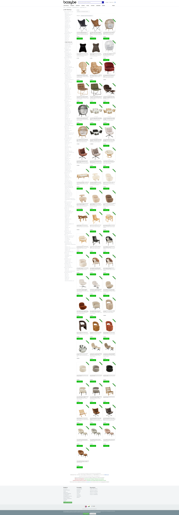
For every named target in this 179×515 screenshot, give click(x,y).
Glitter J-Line (66, 275)
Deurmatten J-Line (67, 189)
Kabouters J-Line (67, 131)
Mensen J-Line (67, 136)
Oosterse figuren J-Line (68, 137)
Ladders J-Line (67, 188)
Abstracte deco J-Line (68, 147)
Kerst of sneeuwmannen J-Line (69, 132)
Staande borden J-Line (68, 170)
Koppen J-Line (67, 107)
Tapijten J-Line (67, 86)
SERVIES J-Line (66, 100)
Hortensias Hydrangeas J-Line (69, 223)
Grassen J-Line (67, 222)
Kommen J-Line (67, 103)
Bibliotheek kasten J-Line (68, 14)
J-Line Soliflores (67, 238)
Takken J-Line (67, 217)
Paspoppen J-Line (67, 140)
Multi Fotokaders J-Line (68, 71)
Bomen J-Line (67, 209)
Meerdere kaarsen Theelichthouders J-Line (70, 245)
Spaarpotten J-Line (67, 158)
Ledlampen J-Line (67, 80)
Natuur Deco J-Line (68, 146)
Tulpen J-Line (67, 229)
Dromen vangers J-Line (68, 164)
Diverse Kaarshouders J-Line (69, 251)
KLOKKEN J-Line (66, 48)
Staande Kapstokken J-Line (69, 186)
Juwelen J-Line (67, 268)
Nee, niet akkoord (93, 513)
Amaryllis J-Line (67, 220)
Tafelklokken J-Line (67, 50)
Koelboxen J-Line (67, 176)
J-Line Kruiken (67, 240)
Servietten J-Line (67, 90)
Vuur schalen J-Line (67, 204)
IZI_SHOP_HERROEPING (68, 502)
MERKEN (103, 5)
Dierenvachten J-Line (68, 88)
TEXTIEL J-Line (66, 83)
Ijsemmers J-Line (67, 119)
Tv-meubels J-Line (67, 20)
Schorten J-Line (67, 95)
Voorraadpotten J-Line (68, 105)
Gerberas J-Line (67, 221)
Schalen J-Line (67, 114)
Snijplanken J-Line (67, 124)
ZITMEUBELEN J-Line (75, 7)
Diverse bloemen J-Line (68, 212)
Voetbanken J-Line (67, 45)
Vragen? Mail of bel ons (93, 488)
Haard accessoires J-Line (68, 194)
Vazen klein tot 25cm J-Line (69, 237)
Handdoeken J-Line (67, 94)
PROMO (113, 5)
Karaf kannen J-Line (68, 111)
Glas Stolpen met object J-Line (69, 152)
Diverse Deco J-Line (68, 166)
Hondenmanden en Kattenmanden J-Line (70, 200)
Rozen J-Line (67, 228)
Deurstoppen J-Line (68, 191)
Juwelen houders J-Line (68, 181)
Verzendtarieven (66, 494)
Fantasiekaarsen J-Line (68, 255)
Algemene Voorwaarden (94, 491)
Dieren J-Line (67, 129)
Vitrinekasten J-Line (68, 15)
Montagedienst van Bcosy (67, 496)
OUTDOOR (92, 5)
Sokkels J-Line (67, 31)
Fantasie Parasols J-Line (68, 205)
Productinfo (65, 499)
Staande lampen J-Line (68, 77)
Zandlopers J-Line (67, 169)
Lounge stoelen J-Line (83, 7)
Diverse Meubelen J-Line (68, 32)
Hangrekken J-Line (67, 17)
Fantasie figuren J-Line (68, 130)
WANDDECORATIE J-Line (68, 57)
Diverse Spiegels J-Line (68, 56)
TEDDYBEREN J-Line (67, 263)
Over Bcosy (65, 488)
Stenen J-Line (67, 274)
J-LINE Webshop (66, 5)
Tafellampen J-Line (67, 78)
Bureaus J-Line (67, 28)
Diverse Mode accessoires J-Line (70, 271)
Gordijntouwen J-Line (68, 96)
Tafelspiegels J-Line (68, 55)
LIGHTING (83, 5)
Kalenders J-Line (67, 197)
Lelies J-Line (66, 226)
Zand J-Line (66, 273)
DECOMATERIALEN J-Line (68, 272)
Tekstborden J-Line (67, 61)
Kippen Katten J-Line (68, 128)
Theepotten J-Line (67, 106)
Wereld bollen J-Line (68, 168)
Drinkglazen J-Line (67, 109)
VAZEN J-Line (66, 234)
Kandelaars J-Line (67, 246)
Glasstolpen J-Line (67, 113)
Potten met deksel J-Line (68, 151)
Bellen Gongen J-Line (68, 163)
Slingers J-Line (67, 159)
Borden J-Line (67, 102)
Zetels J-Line (67, 38)
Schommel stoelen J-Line (68, 44)
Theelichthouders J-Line (68, 243)
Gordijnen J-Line (67, 97)
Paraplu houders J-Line (68, 192)
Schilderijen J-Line (67, 63)
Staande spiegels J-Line (68, 54)
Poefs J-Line (66, 40)
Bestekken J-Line (67, 108)
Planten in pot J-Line (68, 210)
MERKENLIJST (65, 492)
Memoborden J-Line (68, 62)
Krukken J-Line (67, 37)
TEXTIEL (87, 5)
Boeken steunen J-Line (68, 195)
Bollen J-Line (67, 148)
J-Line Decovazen (67, 239)
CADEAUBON (98, 5)
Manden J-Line (67, 175)
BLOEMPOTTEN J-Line (67, 231)
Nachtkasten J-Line (67, 27)
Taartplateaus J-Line (68, 112)
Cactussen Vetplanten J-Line (69, 211)
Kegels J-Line (67, 157)
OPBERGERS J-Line (67, 172)
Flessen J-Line (67, 153)
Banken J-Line (67, 39)
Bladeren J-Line (67, 216)
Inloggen (107, 2)
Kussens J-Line (67, 85)
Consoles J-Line (67, 22)
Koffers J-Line (67, 174)
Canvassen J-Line (67, 60)
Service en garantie (66, 497)
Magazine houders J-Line (68, 193)
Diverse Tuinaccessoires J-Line (69, 206)
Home (64, 7)
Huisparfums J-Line (67, 261)
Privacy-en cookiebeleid (94, 494)
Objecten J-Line (67, 143)
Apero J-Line (66, 117)
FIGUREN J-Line (66, 126)
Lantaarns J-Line (67, 250)
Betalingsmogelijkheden (67, 493)
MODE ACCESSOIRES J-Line (68, 267)
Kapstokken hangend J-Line (69, 187)
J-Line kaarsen (67, 254)
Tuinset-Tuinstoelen (68, 46)
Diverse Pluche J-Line (68, 266)
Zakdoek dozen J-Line (68, 177)
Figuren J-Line (67, 65)
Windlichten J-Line (67, 249)
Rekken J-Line (67, 16)
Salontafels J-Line (67, 25)
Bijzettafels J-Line (67, 26)
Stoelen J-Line (67, 34)
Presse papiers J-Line (68, 154)
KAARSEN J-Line (66, 252)
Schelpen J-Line (67, 277)
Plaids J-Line (66, 84)
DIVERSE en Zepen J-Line (68, 262)
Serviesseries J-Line (68, 101)
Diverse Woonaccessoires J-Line (69, 198)
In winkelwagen (79, 38)
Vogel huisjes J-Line (68, 203)
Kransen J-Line (67, 141)
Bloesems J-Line (67, 214)
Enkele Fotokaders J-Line (68, 69)
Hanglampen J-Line (67, 74)
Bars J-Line (66, 29)
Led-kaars (66, 257)
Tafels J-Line (67, 23)
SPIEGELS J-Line (66, 51)
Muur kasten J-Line (67, 180)
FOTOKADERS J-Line (67, 68)
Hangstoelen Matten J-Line (69, 43)
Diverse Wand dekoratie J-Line (69, 67)
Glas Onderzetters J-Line (68, 120)
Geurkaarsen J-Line (67, 260)
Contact (64, 491)
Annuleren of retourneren (67, 498)
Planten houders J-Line (68, 233)
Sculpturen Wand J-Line (68, 66)
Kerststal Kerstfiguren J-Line (69, 134)
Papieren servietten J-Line (68, 123)
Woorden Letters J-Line (68, 142)
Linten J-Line (67, 279)
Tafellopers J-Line (67, 91)
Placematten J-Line (67, 89)
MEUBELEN (72, 5)
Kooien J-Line (67, 149)
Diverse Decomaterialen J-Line (69, 280)
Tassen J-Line (67, 269)
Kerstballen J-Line (67, 160)
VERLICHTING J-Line (67, 73)
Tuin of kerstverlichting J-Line (69, 79)
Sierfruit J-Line (67, 278)
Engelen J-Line (67, 135)
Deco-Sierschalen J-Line (68, 171)
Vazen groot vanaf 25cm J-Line (69, 235)
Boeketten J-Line (67, 215)
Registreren (111, 2)
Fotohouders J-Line (68, 72)
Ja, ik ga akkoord (85, 513)
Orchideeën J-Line (67, 227)
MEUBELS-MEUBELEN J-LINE (68, 11)
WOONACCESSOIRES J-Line (68, 183)
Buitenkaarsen (67, 256)
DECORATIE (78, 5)
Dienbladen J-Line (67, 118)
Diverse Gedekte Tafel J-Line (69, 125)
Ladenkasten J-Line (68, 21)
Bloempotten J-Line (68, 232)
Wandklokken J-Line (68, 49)
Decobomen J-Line (67, 165)
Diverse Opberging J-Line (68, 182)
